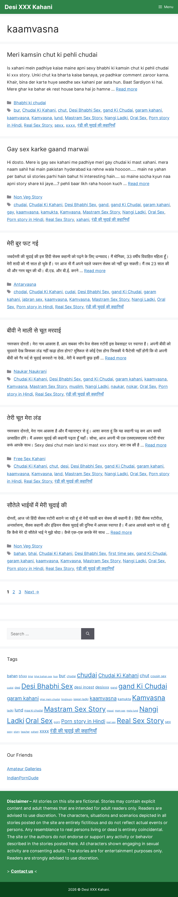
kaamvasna (18, 117)
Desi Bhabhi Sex (85, 110)
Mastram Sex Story (83, 117)
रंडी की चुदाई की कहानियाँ (96, 125)
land (58, 473)
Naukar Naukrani (30, 371)
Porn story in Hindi (25, 219)
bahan (20, 553)
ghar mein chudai (50, 699)
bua (55, 676)
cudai (70, 291)
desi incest (84, 687)
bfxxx (23, 676)
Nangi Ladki (116, 117)
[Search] (87, 633)
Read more (126, 89)
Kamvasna (42, 117)
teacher (25, 731)
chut (62, 110)
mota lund (132, 710)
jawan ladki (81, 699)
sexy (10, 731)
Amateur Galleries (24, 768)
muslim (76, 386)
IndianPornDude (22, 777)
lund (58, 117)
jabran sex (32, 299)
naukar (117, 386)
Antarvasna (25, 284)
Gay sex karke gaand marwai (48, 149)
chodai (20, 291)
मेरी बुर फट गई (22, 243)
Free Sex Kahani (29, 458)
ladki (10, 710)
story (17, 731)
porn (57, 722)
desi (64, 466)
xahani (82, 219)
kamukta (49, 212)
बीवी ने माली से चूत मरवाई (34, 330)
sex (168, 722)
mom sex (120, 710)
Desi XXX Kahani (28, 6)
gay (10, 212)
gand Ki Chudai (118, 110)
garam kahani (148, 110)
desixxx (102, 687)
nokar (131, 386)
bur (17, 110)
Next (32, 591)
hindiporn (66, 699)
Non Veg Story (28, 197)
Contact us (22, 871)
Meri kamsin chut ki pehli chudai (52, 54)
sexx (59, 125)
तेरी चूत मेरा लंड (24, 417)
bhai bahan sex (43, 676)
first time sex (121, 553)
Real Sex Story (38, 125)
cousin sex (158, 676)
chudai (20, 204)
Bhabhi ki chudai (30, 102)
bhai (32, 553)
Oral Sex (138, 117)
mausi (110, 710)
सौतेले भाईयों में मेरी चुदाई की (37, 505)
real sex (111, 722)
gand (103, 204)
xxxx (70, 125)
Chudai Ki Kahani (39, 110)
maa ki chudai (33, 710)
